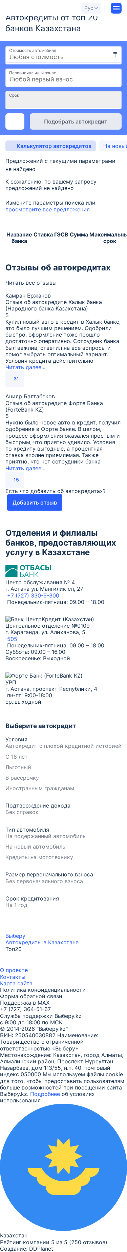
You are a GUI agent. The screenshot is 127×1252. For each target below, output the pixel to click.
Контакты (12, 976)
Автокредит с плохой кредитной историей (63, 746)
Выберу (15, 935)
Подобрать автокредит (75, 121)
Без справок (22, 812)
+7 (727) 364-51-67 (25, 1009)
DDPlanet (41, 1248)
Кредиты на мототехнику (39, 857)
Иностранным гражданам (39, 788)
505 (12, 639)
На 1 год (16, 905)
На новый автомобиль (35, 846)
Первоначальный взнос (32, 72)
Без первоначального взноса (44, 881)
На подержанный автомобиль (45, 836)
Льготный (18, 767)
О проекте (14, 970)
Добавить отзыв (35, 502)
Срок (14, 95)
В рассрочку (22, 778)
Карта (8, 983)
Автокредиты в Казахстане (42, 942)
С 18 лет (16, 757)
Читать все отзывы (31, 282)
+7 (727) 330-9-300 (33, 595)
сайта (25, 983)
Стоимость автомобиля (32, 50)
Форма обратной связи (31, 996)
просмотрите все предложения (47, 209)
